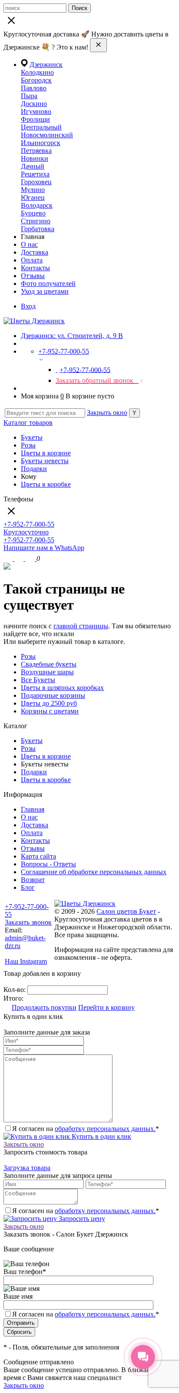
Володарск (37, 205)
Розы (28, 445)
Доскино (34, 103)
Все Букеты (38, 679)
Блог (28, 887)
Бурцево (33, 213)
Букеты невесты (45, 460)
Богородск (36, 80)
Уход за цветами (45, 291)
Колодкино (37, 72)
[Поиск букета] (8, 558)
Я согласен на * (85, 1128)
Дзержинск (46, 64)
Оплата (32, 260)
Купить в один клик (100, 1136)
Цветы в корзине (46, 453)
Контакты (35, 268)
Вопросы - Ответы (48, 864)
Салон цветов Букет (126, 911)
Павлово (33, 88)
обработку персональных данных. (105, 1128)
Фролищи (35, 119)
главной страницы (80, 626)
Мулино (33, 189)
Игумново (36, 111)
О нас (29, 244)
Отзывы (33, 275)
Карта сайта (38, 856)
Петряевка (36, 150)
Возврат (33, 879)
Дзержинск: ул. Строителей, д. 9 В (72, 335)
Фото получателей (48, 283)
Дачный (32, 166)
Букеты (32, 437)
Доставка (34, 252)
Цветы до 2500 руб (49, 703)
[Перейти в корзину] (30, 558)
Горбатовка (37, 228)
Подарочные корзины (53, 695)
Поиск (79, 8)
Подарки (34, 468)
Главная (32, 809)
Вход (28, 306)
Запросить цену (81, 1218)
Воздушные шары (47, 672)
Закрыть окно (107, 412)
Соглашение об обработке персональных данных (93, 872)
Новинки (34, 158)
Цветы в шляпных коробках (62, 687)
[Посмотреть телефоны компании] (19, 558)
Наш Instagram (26, 961)
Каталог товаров (28, 422)
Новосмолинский (47, 135)
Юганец (33, 197)
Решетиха (35, 174)
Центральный (41, 127)
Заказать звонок (28, 922)
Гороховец (36, 182)
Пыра (29, 96)
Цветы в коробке (46, 484)
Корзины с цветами (50, 711)
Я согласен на (85, 1314)
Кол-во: (15, 989)
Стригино (35, 221)
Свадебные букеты (48, 664)
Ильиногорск (40, 142)
